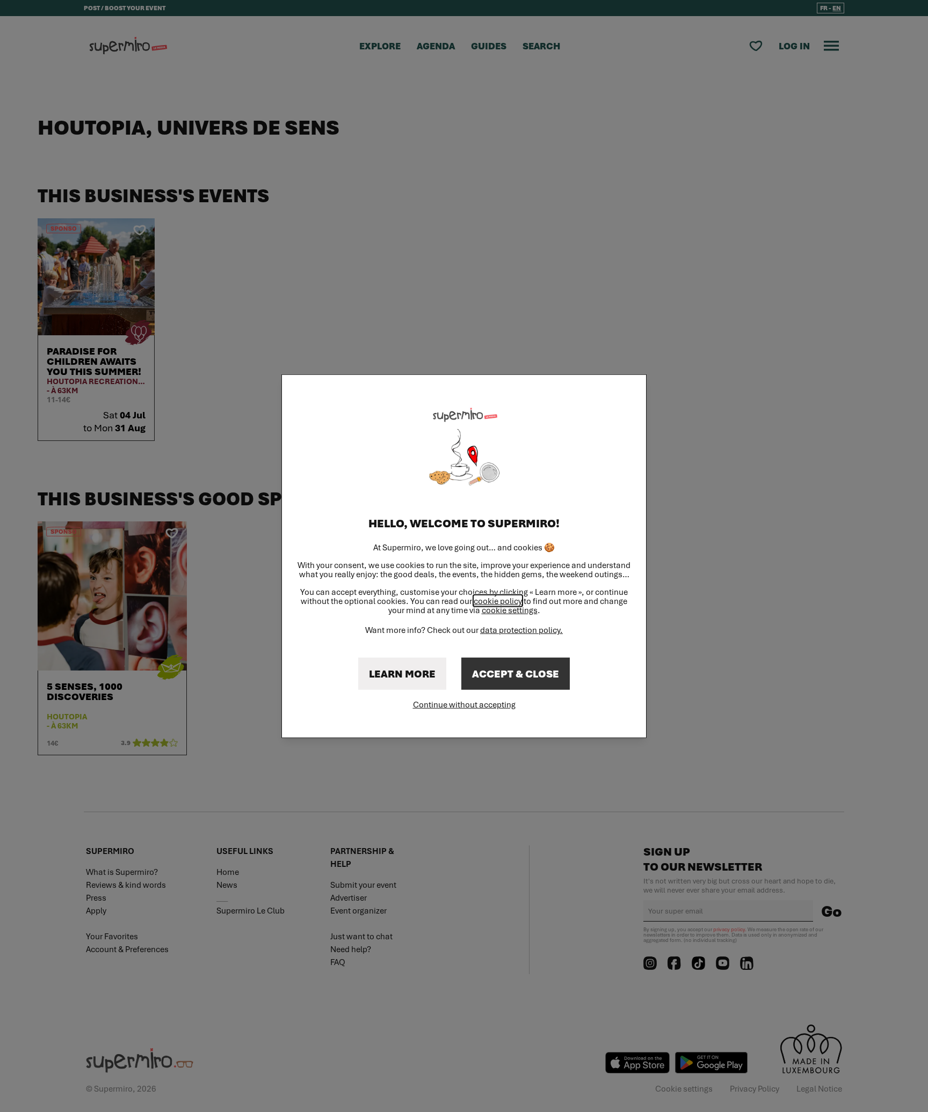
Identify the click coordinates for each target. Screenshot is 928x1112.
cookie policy (498, 600)
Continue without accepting (464, 704)
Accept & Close (515, 674)
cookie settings (510, 610)
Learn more (402, 674)
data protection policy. (521, 629)
